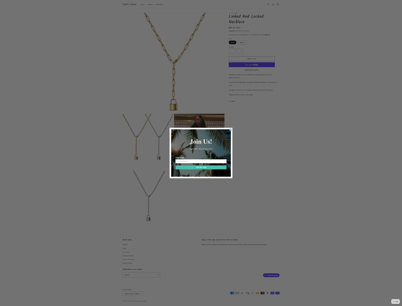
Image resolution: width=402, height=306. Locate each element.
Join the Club (201, 167)
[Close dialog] (230, 130)
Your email (179, 158)
